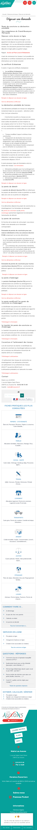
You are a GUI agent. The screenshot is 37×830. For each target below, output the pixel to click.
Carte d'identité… (18, 426)
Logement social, (15, 503)
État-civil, (6, 424)
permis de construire (9, 211)
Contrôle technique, (28, 520)
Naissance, (20, 443)
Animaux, (8, 597)
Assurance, (13, 541)
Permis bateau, (15, 597)
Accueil (4, 14)
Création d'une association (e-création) (17, 643)
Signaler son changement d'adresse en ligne (19, 697)
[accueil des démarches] (18, 391)
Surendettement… (22, 541)
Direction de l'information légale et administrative (14, 707)
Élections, (19, 424)
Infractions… (18, 522)
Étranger (18, 575)
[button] (30, 3)
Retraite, (17, 482)
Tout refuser (6, 827)
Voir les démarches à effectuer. (11, 202)
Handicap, (20, 463)
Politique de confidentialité (18, 812)
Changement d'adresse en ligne (15, 640)
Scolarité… (18, 445)
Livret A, (31, 539)
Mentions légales (18, 810)
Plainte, (17, 558)
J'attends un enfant (11, 618)
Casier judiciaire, (10, 558)
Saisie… (18, 560)
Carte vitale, (7, 463)
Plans (18, 735)
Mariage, (27, 443)
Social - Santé (18, 460)
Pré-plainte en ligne (11, 636)
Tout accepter (27, 827)
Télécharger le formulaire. (9, 339)
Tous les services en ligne (18, 647)
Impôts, (16, 539)
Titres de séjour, (8, 578)
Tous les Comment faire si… (18, 626)
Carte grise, (6, 520)
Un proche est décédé (12, 622)
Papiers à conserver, (28, 424)
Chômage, (14, 463)
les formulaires (19, 166)
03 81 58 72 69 (19, 762)
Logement (18, 498)
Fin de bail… (23, 503)
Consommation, (24, 539)
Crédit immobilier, (9, 539)
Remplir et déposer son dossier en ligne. (14, 98)
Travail (18, 479)
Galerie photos (18, 730)
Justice (18, 556)
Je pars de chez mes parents (14, 614)
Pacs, (31, 443)
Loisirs (18, 594)
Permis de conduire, (16, 520)
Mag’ (18, 741)
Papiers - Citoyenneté (18, 421)
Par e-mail (20, 765)
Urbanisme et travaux (12, 14)
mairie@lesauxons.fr (13, 387)
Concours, (12, 482)
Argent (18, 537)
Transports (18, 517)
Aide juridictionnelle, (26, 558)
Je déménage (10, 611)
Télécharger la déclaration (9, 356)
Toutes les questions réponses (18, 685)
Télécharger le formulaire (9, 322)
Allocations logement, (12, 501)
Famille (18, 441)
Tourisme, (23, 597)
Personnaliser (16, 827)
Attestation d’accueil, (19, 578)
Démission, (23, 482)
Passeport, (12, 424)
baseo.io (17, 708)
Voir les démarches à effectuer (11, 102)
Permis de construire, (25, 501)
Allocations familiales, (10, 443)
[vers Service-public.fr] (23, 400)
